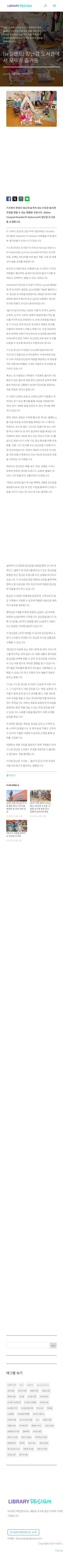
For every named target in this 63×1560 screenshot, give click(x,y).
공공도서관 (34, 1391)
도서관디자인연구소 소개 (23, 1532)
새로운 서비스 (36, 1426)
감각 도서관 (22, 1391)
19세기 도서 (11, 1385)
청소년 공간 (44, 1443)
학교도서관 (11, 1455)
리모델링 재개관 (23, 1414)
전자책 (22, 1443)
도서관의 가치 (12, 1408)
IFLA (21, 1385)
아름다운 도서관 (13, 1431)
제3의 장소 (32, 1443)
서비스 (25, 74)
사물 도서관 (47, 1420)
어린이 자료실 (26, 1437)
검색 (53, 1346)
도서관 (21, 1397)
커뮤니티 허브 (42, 1449)
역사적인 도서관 (41, 1437)
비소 (37, 1420)
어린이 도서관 (12, 1437)
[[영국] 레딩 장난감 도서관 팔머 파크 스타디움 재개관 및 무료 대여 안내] (16, 796)
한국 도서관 (23, 1455)
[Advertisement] (31, 162)
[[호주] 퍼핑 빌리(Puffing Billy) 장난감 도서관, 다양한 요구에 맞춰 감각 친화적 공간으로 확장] (40, 796)
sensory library (43, 1385)
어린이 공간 (37, 1431)
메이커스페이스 (38, 1414)
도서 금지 (40, 1408)
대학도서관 (11, 1397)
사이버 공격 (23, 1426)
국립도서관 (46, 1391)
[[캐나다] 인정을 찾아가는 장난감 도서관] (16, 826)
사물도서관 (11, 1426)
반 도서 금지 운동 (26, 1420)
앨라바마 (26, 1431)
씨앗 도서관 (49, 1426)
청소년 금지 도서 (13, 1449)
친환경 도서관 (28, 1449)
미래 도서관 (11, 1420)
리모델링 (10, 1414)
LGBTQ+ (30, 1385)
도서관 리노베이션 (14, 1402)
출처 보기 (11, 775)
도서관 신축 (44, 1402)
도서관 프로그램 (27, 1408)
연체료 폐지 (11, 1443)
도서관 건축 (32, 1397)
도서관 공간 (44, 1397)
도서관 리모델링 (30, 1402)
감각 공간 (10, 1391)
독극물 (49, 1408)
